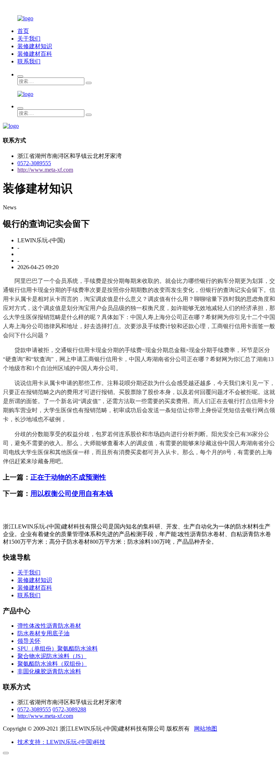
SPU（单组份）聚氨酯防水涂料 (57, 648)
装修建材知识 (34, 46)
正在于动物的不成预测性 (68, 477)
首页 (23, 31)
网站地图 (205, 728)
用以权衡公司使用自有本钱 (71, 493)
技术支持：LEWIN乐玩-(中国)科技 (61, 742)
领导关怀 (29, 641)
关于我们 (29, 38)
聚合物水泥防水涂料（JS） (52, 656)
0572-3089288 (69, 709)
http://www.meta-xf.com (45, 170)
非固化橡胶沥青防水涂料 (49, 671)
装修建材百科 (34, 54)
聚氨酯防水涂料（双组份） (52, 664)
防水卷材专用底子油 (43, 633)
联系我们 (29, 61)
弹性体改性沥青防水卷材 (49, 626)
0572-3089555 (34, 163)
